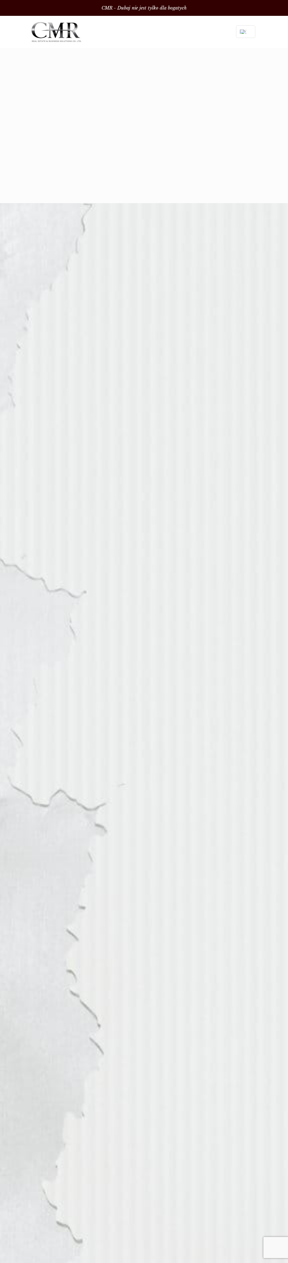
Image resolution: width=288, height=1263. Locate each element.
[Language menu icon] (245, 31)
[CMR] (56, 32)
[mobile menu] (216, 32)
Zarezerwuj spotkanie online (144, 166)
